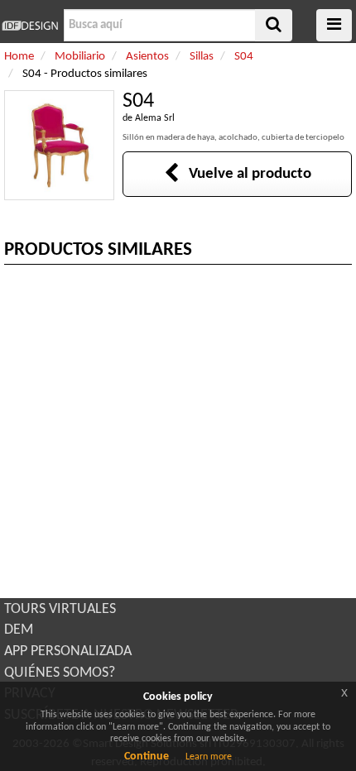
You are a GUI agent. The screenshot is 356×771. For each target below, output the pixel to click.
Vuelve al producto (245, 174)
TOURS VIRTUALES (60, 609)
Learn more (208, 757)
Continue (146, 756)
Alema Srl (155, 118)
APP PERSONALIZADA (68, 651)
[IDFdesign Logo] (30, 25)
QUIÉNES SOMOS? (59, 673)
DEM (18, 630)
